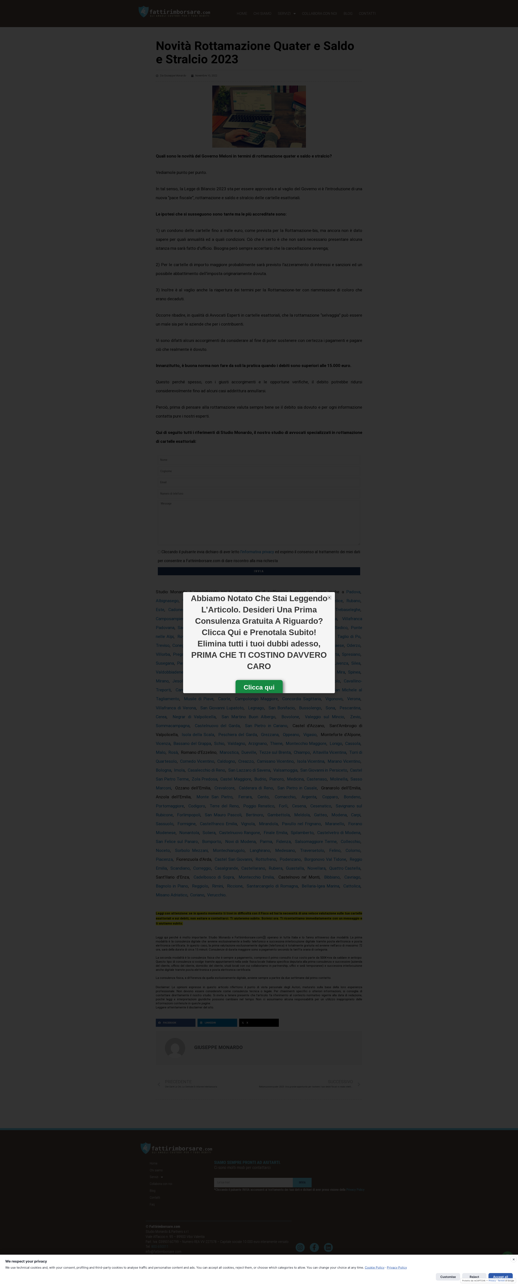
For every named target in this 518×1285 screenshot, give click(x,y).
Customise (448, 1277)
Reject (474, 1277)
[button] (329, 597)
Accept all (500, 1277)
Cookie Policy (374, 1267)
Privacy (492, 1280)
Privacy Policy (397, 1267)
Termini (501, 1280)
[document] (259, 642)
